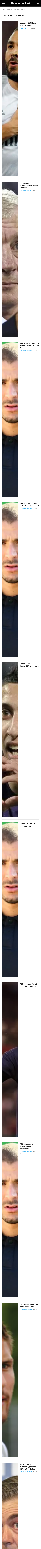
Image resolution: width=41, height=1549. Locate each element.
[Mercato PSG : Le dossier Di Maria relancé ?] (10, 739)
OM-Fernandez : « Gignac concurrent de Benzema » (29, 185)
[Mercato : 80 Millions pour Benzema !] (10, 98)
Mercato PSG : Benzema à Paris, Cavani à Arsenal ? (29, 345)
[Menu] (3, 3)
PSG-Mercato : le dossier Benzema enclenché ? (26, 1146)
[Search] (38, 3)
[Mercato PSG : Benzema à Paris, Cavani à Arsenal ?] (10, 419)
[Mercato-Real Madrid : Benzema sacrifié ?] (10, 899)
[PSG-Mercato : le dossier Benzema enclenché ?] (10, 1219)
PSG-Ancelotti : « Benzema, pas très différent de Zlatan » (28, 1466)
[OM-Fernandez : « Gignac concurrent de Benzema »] (10, 259)
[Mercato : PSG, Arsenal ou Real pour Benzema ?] (10, 579)
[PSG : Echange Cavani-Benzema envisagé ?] (10, 1059)
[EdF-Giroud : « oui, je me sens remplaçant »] (10, 1380)
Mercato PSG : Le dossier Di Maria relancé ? (29, 666)
